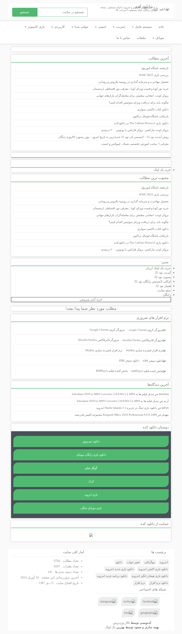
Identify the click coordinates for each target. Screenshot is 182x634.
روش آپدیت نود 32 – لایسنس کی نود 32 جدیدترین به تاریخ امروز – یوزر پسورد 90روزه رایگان (113, 137)
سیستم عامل (143, 26)
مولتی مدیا (81, 26)
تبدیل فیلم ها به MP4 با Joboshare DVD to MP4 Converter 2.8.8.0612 (113, 394)
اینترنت (120, 26)
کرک (91, 481)
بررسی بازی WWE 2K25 (154, 75)
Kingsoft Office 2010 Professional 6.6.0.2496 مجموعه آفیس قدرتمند (116, 414)
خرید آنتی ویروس (91, 299)
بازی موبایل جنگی (91, 508)
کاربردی (59, 26)
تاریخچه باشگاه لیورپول (155, 68)
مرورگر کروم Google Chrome (107, 329)
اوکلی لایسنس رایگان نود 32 (152, 281)
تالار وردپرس (121, 622)
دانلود (118, 562)
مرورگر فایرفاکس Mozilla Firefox (98, 340)
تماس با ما (123, 38)
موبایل (159, 38)
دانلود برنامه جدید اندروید (112, 576)
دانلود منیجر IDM (129, 360)
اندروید (164, 562)
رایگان (167, 294)
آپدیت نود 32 (163, 272)
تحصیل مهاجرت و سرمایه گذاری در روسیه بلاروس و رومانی (133, 81)
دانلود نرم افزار (159, 582)
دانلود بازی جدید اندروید (119, 569)
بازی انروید (91, 494)
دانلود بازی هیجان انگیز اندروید (150, 576)
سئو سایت (164, 290)
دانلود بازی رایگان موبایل (91, 454)
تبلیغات (141, 38)
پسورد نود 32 (162, 277)
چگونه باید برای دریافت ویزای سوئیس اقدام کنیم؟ (139, 102)
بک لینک (110, 627)
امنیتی (101, 26)
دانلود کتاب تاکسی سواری (153, 109)
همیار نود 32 (163, 286)
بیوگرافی (149, 562)
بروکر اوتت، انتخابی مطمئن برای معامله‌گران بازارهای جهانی (132, 95)
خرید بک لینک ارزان (158, 268)
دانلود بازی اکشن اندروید (153, 569)
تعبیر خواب (133, 562)
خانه (161, 26)
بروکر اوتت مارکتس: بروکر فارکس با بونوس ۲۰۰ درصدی (135, 130)
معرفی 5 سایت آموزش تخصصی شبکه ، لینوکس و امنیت (135, 143)
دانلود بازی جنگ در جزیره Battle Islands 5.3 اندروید (126, 407)
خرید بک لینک (162, 169)
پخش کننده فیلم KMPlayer (112, 370)
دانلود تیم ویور (91, 441)
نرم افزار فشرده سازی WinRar (104, 350)
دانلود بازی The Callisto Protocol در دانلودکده (141, 123)
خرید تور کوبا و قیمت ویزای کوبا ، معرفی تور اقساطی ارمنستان (131, 88)
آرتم (166, 401)
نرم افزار (139, 582)
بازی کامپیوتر (36, 26)
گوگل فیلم (91, 468)
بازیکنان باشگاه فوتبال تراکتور (151, 116)
